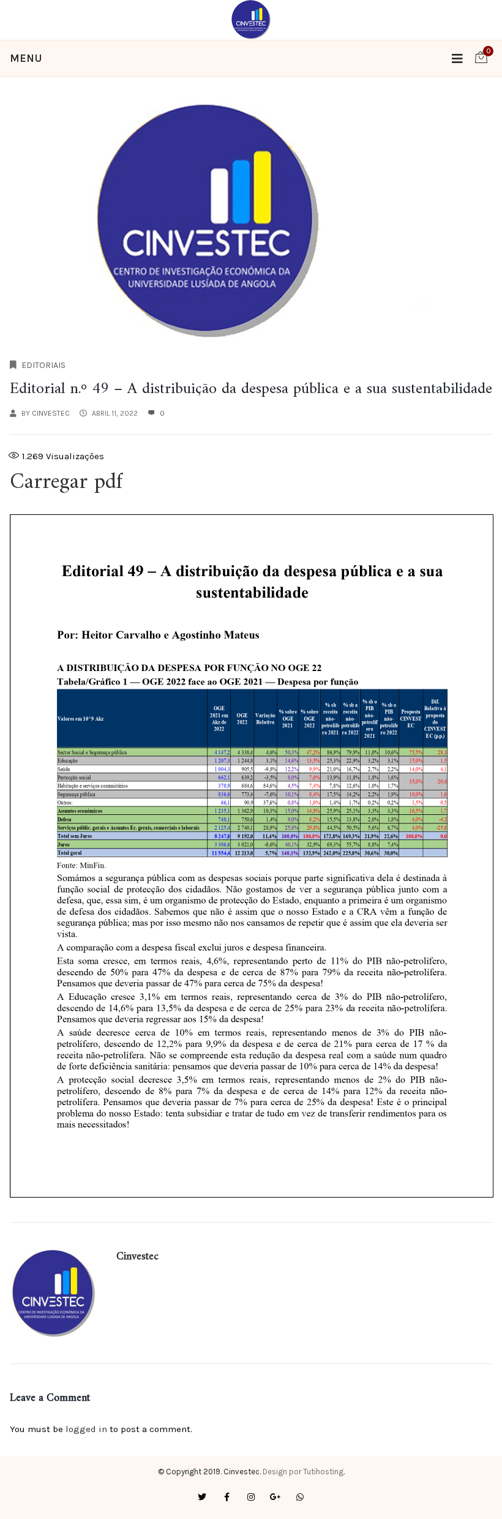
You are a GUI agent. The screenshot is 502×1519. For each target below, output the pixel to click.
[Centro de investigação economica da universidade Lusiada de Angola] (251, 18)
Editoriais (43, 365)
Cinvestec (51, 413)
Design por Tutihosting (303, 1471)
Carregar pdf (69, 482)
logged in (86, 1429)
